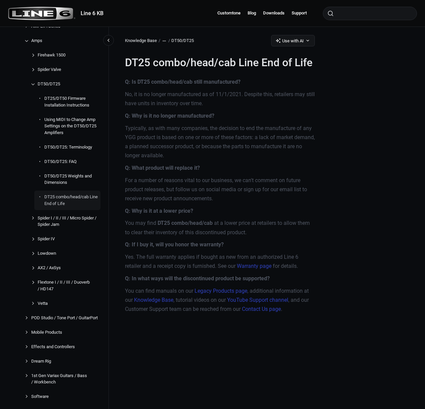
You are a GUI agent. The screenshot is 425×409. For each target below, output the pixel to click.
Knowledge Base (141, 40)
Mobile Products (46, 332)
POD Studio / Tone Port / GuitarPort (64, 317)
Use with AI (293, 40)
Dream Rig (41, 361)
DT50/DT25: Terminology (68, 147)
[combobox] (370, 13)
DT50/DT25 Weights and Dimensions (68, 179)
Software (40, 396)
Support (299, 12)
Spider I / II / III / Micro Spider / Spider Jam (67, 221)
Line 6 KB (92, 13)
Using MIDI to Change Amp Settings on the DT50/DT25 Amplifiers (70, 126)
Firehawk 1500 (52, 55)
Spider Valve (49, 69)
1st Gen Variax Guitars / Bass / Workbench (59, 379)
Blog (252, 12)
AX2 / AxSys (49, 268)
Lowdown (47, 253)
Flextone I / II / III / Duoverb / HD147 (64, 286)
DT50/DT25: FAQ (60, 161)
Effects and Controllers (53, 346)
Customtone (229, 12)
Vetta (43, 303)
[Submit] (330, 13)
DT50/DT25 (49, 84)
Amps (36, 40)
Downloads (274, 12)
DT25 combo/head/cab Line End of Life (71, 200)
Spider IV (46, 239)
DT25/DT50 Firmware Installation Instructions (66, 102)
